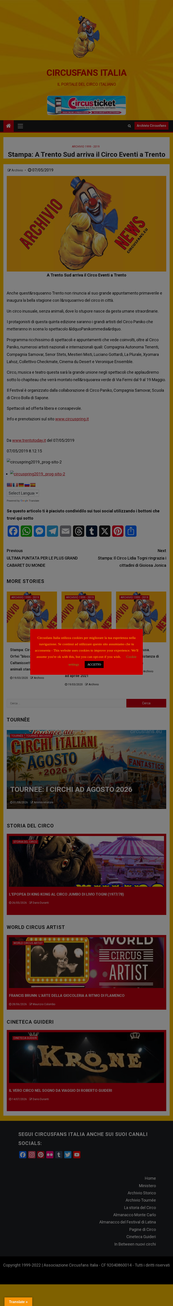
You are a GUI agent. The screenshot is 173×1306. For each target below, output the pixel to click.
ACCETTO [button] (94, 664)
